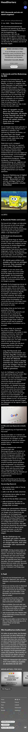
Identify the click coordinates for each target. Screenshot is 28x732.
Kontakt (3, 710)
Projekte (3, 702)
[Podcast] (25, 7)
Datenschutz (18, 707)
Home (2, 699)
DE (15, 699)
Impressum (17, 710)
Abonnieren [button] (14, 66)
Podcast (17, 702)
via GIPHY (4, 214)
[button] (25, 2)
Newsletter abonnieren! (8, 727)
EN (19, 699)
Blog (2, 707)
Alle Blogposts (6, 689)
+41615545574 (5, 724)
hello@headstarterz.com (8, 721)
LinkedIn (17, 705)
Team (2, 705)
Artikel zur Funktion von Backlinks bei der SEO (14, 662)
